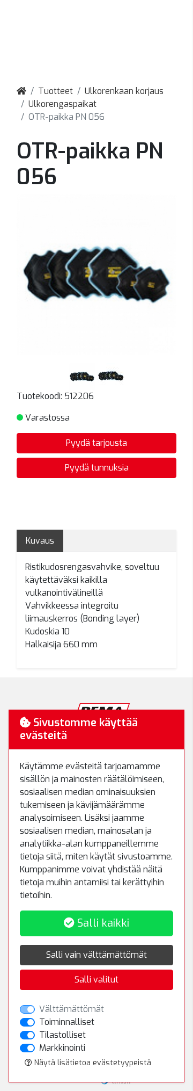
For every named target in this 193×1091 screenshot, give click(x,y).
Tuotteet (55, 91)
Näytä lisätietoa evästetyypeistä (91, 1063)
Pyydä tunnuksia (97, 467)
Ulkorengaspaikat (62, 104)
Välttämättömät (71, 1009)
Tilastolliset (62, 1035)
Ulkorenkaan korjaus (124, 91)
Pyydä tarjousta (96, 443)
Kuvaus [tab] (40, 540)
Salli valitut (96, 979)
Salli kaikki (102, 923)
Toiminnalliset (66, 1022)
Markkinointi (62, 1047)
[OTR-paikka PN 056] (83, 375)
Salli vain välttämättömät (96, 954)
